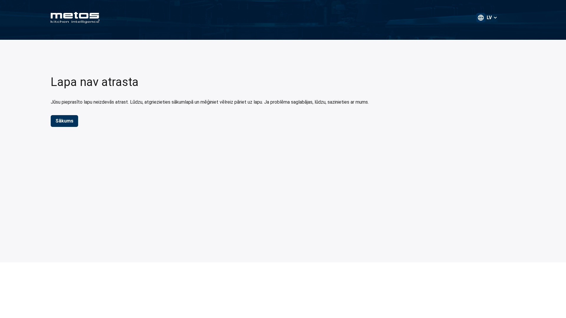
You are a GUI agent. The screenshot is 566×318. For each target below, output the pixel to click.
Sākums (64, 121)
